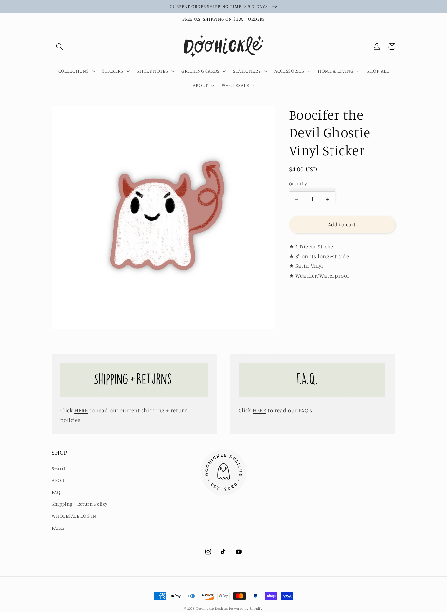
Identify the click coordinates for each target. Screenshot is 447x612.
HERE (81, 410)
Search (59, 468)
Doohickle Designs (212, 608)
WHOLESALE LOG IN (74, 515)
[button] (59, 46)
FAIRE (58, 528)
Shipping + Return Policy (80, 504)
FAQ (56, 492)
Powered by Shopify (245, 608)
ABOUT (59, 480)
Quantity (298, 184)
